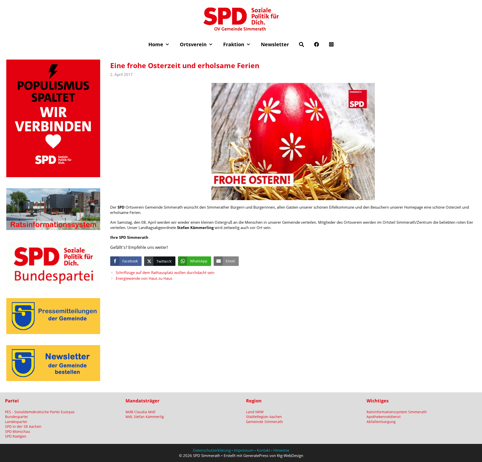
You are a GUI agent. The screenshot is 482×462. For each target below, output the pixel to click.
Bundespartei (16, 416)
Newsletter (275, 44)
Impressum (244, 450)
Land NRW (255, 411)
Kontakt (263, 450)
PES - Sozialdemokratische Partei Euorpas (40, 411)
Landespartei (16, 421)
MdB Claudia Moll (140, 411)
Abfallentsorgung (381, 421)
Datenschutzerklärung (212, 450)
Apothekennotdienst (384, 416)
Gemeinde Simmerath (264, 421)
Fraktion (233, 44)
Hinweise (281, 450)
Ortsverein (193, 44)
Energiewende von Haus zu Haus (144, 278)
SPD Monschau (17, 431)
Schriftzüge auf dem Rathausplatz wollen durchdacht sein (165, 272)
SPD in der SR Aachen (23, 426)
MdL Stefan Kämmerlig (145, 416)
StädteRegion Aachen (264, 416)
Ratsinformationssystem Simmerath (397, 411)
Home (155, 44)
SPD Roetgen (15, 436)
